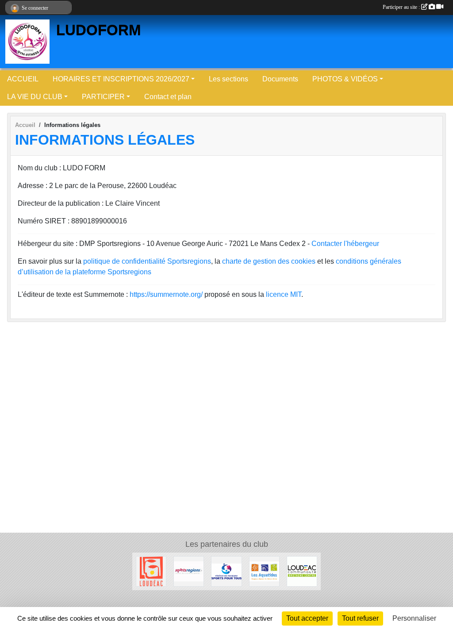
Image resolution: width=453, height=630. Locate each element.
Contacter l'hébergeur (345, 243)
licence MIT (283, 294)
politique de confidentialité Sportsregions (147, 261)
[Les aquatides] (264, 571)
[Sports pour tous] (226, 571)
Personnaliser (414, 618)
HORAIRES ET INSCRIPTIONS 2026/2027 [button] (121, 79)
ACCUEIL (22, 79)
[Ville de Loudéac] (151, 571)
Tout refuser (360, 618)
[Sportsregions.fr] (188, 571)
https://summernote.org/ (166, 294)
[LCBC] (302, 571)
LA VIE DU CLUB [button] (34, 96)
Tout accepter (307, 618)
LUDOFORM (98, 30)
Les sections (228, 79)
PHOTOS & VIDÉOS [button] (345, 79)
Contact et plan (168, 96)
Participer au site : (402, 7)
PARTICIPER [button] (103, 96)
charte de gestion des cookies (268, 261)
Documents (280, 79)
